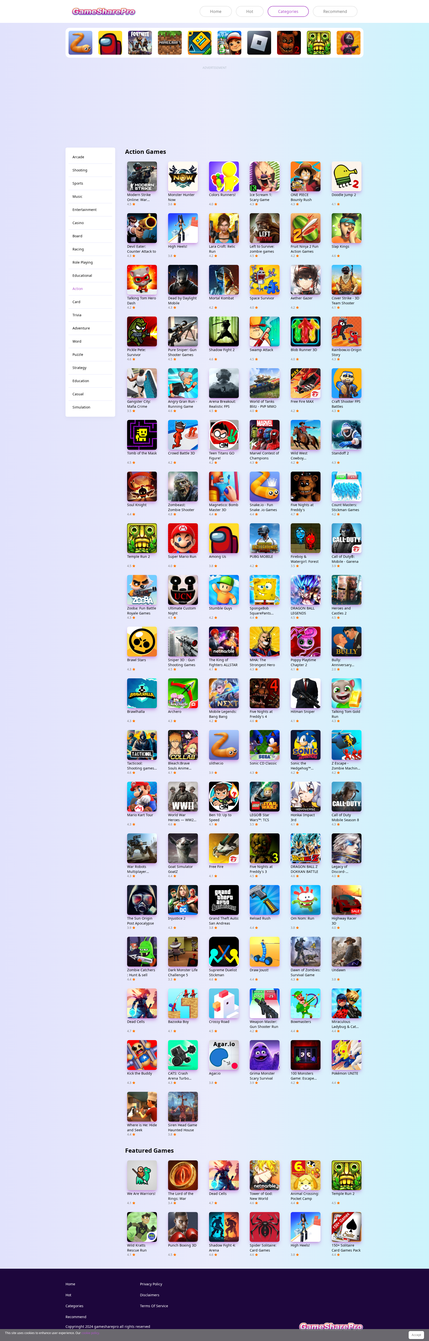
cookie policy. (90, 1333)
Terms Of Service (154, 1305)
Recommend (335, 11)
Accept (416, 1335)
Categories (288, 11)
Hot (249, 11)
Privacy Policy (151, 1284)
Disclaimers (149, 1295)
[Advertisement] (214, 105)
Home (215, 11)
